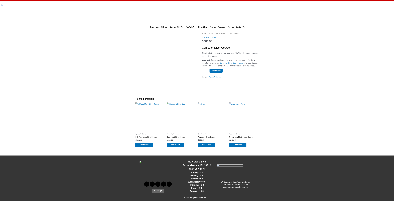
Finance (213, 27)
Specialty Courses (221, 33)
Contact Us (240, 27)
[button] (162, 27)
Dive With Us (190, 27)
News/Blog (202, 27)
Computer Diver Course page (231, 63)
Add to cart (216, 71)
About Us (221, 27)
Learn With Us (161, 27)
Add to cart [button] (144, 145)
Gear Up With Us (176, 27)
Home (151, 27)
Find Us (231, 27)
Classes (210, 33)
